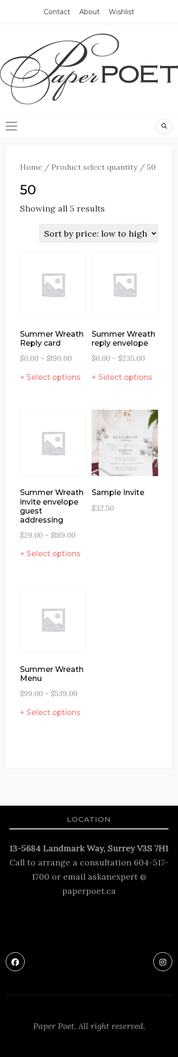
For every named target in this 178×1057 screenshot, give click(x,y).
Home (31, 167)
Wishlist (121, 12)
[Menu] (11, 126)
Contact (57, 12)
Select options (54, 377)
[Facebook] (15, 961)
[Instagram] (162, 961)
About (89, 12)
